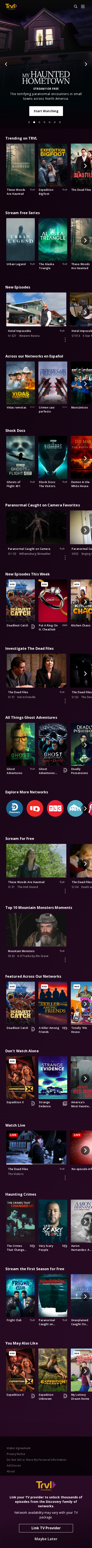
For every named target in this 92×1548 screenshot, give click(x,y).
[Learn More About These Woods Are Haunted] (65, 891)
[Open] (82, 6)
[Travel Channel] (11, 7)
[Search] (73, 6)
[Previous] (6, 64)
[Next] (85, 64)
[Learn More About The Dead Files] (65, 701)
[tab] (29, 122)
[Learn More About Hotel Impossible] (65, 340)
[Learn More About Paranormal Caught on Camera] (65, 558)
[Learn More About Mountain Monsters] (65, 960)
